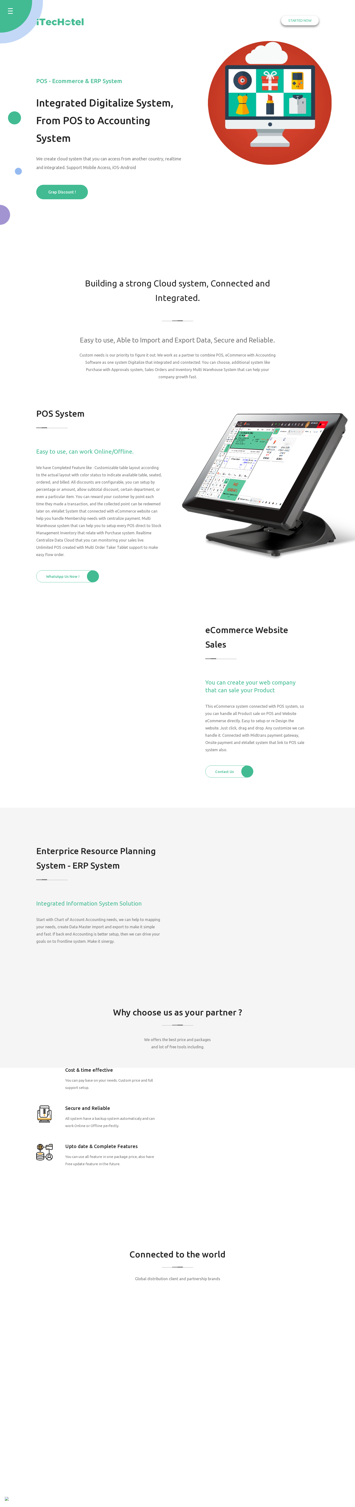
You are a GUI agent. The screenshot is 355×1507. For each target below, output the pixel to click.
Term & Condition (269, 1380)
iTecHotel (58, 1499)
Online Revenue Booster (146, 1457)
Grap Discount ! (62, 192)
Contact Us (254, 20)
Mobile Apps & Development (145, 1441)
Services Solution (216, 20)
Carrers (260, 1388)
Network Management (152, 1429)
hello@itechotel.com (207, 1395)
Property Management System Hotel (152, 1399)
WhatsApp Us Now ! (62, 576)
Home (183, 20)
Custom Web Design (150, 1411)
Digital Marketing (148, 1420)
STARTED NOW (300, 20)
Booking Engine (146, 1371)
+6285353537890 (75, 1410)
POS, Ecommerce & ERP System (153, 1383)
